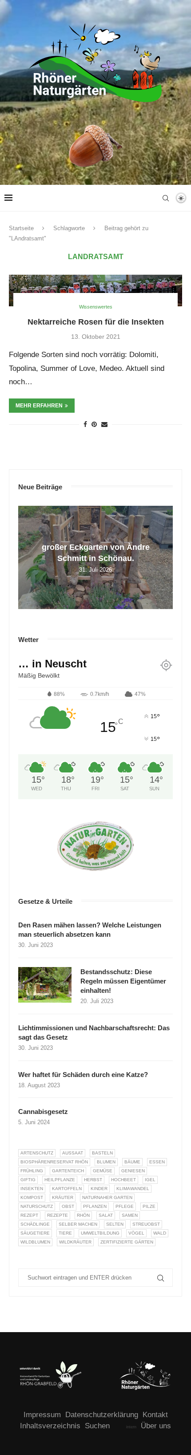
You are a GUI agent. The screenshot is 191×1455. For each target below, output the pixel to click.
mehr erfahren (39, 405)
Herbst (93, 1179)
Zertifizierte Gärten (126, 1242)
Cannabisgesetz (43, 1111)
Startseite (21, 228)
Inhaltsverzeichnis (50, 1426)
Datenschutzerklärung (101, 1414)
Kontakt (155, 1414)
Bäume (132, 1161)
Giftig (28, 1179)
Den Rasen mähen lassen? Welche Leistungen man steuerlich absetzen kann (89, 929)
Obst (68, 1206)
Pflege (124, 1206)
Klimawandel (132, 1188)
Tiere (65, 1233)
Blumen (106, 1161)
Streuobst (146, 1224)
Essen (157, 1161)
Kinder (99, 1188)
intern (131, 1427)
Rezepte (57, 1215)
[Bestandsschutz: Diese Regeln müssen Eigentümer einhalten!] (45, 985)
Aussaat (72, 1152)
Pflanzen (95, 1206)
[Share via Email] (104, 424)
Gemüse (102, 1170)
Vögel (136, 1233)
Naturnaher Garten (107, 1197)
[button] (26, 557)
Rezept (29, 1215)
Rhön (83, 1215)
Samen (130, 1215)
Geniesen (133, 1170)
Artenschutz (36, 1152)
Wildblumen (35, 1242)
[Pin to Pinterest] (94, 424)
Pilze (149, 1206)
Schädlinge (35, 1224)
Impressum (42, 1414)
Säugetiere (35, 1233)
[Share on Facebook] (85, 424)
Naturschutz (36, 1206)
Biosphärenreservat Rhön (54, 1161)
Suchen (97, 1426)
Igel (150, 1179)
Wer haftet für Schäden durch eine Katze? (83, 1074)
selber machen (78, 1224)
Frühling (31, 1170)
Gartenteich (68, 1170)
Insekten (31, 1188)
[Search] (165, 198)
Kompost (31, 1197)
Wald (159, 1233)
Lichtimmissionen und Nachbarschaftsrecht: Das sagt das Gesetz (94, 1032)
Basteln (102, 1152)
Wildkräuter (75, 1242)
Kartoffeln (67, 1188)
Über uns (156, 1426)
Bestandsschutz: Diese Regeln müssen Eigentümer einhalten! (123, 981)
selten (114, 1224)
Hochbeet (123, 1179)
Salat (106, 1215)
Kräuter (62, 1197)
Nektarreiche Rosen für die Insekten (96, 321)
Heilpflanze (59, 1179)
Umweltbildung (100, 1233)
